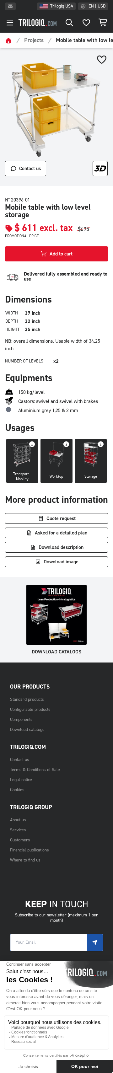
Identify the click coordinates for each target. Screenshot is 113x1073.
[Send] (95, 942)
